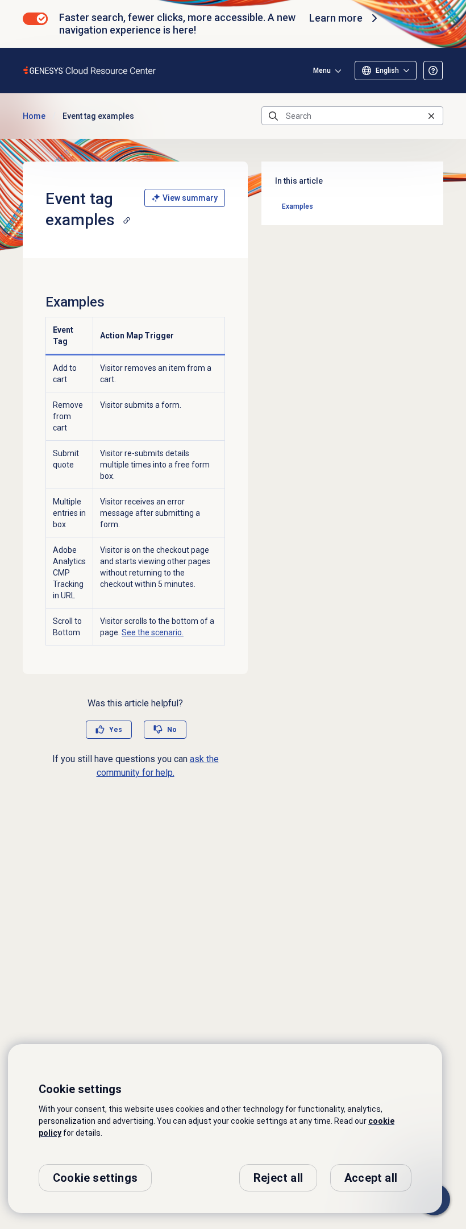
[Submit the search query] (273, 116)
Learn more (336, 18)
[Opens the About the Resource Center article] (433, 70)
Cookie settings (95, 1178)
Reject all (278, 1178)
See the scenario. (153, 632)
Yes (115, 730)
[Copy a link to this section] (127, 220)
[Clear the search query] (431, 116)
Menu (322, 71)
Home (34, 116)
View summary (190, 197)
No (172, 730)
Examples (297, 206)
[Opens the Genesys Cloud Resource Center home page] (90, 70)
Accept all (370, 1178)
